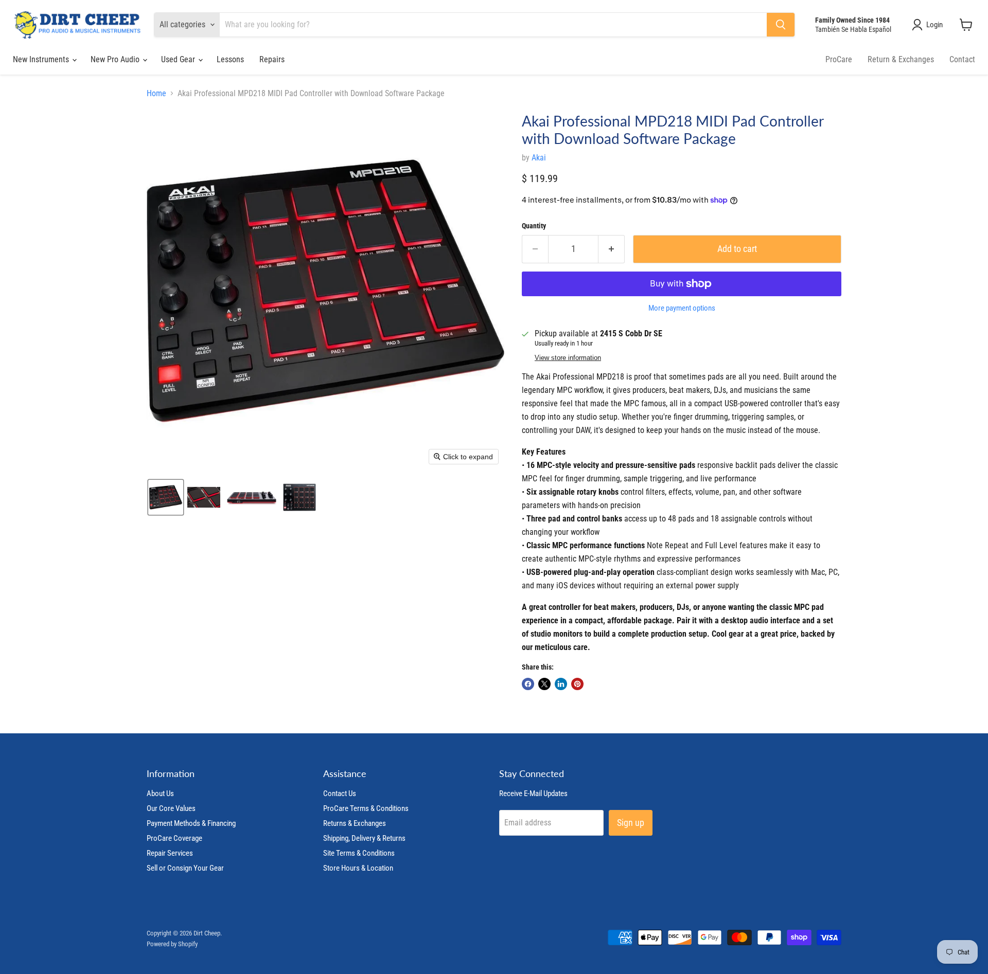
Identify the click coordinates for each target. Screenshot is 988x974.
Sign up (630, 822)
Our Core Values (171, 808)
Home (156, 93)
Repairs (272, 59)
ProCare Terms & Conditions (366, 808)
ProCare (838, 59)
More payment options (681, 308)
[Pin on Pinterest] (577, 684)
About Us (160, 793)
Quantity (534, 226)
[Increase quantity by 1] (611, 249)
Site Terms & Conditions (359, 853)
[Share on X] (544, 684)
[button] (929, 25)
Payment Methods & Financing (191, 823)
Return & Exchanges (901, 59)
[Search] (781, 25)
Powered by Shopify (172, 944)
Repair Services (170, 853)
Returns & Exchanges (354, 823)
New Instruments (42, 59)
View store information (568, 358)
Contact (962, 59)
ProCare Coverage (174, 838)
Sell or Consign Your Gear (185, 868)
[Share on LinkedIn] (561, 684)
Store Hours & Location (358, 868)
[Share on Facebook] (528, 684)
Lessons (230, 59)
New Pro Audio (116, 59)
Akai (539, 158)
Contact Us (339, 793)
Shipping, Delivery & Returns (364, 838)
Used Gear (179, 59)
